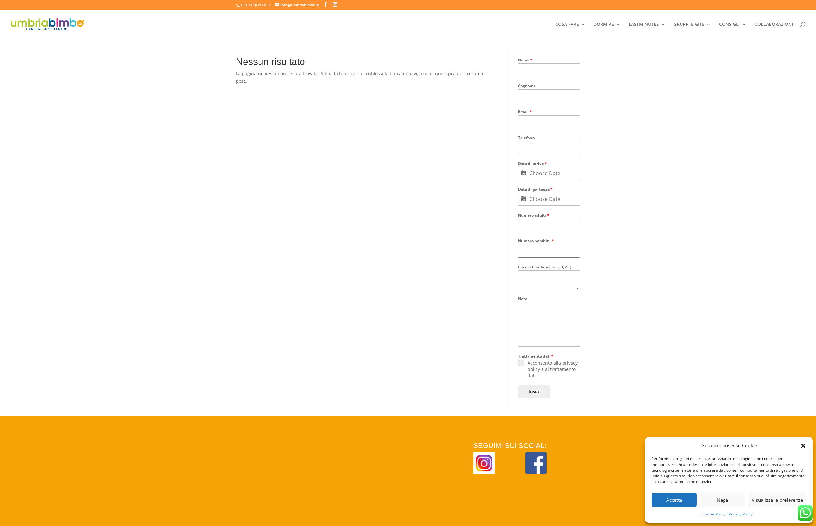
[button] (803, 446)
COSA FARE (567, 24)
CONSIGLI (729, 24)
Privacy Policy (741, 514)
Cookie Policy (713, 514)
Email (525, 111)
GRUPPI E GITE (689, 24)
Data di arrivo (532, 163)
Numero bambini (536, 241)
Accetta (674, 500)
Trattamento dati (536, 356)
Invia (534, 391)
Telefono (526, 137)
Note (522, 299)
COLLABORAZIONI (773, 24)
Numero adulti (533, 215)
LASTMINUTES (644, 24)
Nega (722, 500)
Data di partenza (535, 189)
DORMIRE (604, 24)
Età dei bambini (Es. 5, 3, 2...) (544, 267)
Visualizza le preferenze (777, 500)
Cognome (527, 86)
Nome (525, 60)
